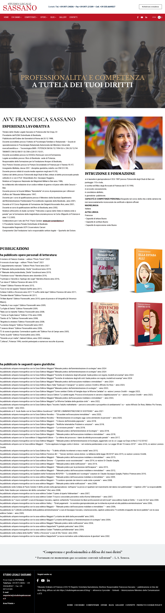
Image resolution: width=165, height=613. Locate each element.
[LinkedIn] (146, 17)
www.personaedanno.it (53, 220)
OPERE (104, 605)
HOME (70, 605)
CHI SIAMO (79, 605)
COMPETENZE (92, 605)
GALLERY (119, 605)
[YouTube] (142, 17)
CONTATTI (130, 605)
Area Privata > (9, 603)
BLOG (111, 605)
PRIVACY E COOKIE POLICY (149, 605)
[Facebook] (138, 17)
